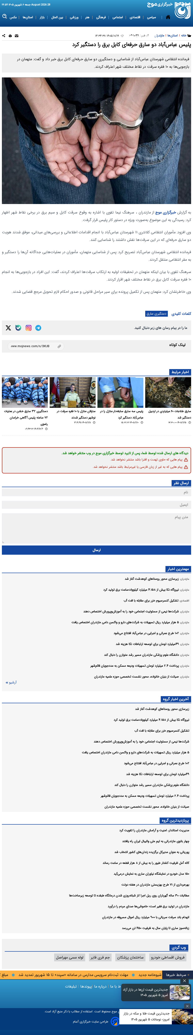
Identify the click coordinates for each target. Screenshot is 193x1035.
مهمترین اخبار (178, 569)
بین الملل (57, 17)
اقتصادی (135, 17)
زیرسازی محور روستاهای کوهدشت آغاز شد (162, 709)
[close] (184, 981)
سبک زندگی (127, 35)
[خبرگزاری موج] (182, 10)
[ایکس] (8, 328)
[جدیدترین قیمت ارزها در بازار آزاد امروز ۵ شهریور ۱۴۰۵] (180, 992)
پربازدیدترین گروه (175, 820)
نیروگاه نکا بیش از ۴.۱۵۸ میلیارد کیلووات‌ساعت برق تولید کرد (151, 719)
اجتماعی (118, 17)
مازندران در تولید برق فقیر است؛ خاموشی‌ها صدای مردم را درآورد (148, 906)
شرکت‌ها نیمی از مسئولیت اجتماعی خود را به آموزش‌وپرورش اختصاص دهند (141, 741)
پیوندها (85, 986)
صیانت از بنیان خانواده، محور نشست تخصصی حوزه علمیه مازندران (147, 806)
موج (114, 1011)
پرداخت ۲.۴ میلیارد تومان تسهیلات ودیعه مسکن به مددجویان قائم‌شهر (145, 795)
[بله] (18, 327)
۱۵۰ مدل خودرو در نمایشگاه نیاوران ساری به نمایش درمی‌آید (151, 873)
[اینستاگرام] (29, 328)
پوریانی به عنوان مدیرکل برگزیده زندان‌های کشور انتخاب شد (151, 852)
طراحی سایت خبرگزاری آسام (90, 1021)
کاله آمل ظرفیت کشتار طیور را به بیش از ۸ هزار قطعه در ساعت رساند (146, 862)
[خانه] (168, 26)
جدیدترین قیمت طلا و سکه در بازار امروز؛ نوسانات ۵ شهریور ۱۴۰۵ (146, 1016)
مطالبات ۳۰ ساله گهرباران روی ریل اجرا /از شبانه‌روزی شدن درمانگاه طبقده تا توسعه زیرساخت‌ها (129, 895)
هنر (87, 17)
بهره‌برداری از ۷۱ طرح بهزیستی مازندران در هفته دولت (155, 884)
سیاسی (152, 17)
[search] (5, 16)
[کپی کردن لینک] (36, 346)
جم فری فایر (100, 957)
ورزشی (74, 17)
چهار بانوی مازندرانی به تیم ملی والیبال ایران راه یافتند (155, 841)
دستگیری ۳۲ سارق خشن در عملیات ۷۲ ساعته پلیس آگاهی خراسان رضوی (26, 417)
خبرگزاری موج (165, 212)
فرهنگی (101, 17)
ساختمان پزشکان (130, 957)
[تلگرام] (38, 328)
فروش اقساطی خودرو (168, 957)
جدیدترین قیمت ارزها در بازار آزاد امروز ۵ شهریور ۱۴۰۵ (145, 992)
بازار (42, 17)
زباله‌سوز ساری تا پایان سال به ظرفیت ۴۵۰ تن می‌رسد (155, 928)
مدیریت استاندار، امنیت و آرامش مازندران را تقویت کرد (154, 830)
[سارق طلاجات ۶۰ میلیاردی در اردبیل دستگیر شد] (168, 392)
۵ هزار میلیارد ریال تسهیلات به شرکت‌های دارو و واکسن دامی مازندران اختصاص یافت (135, 752)
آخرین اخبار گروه (176, 699)
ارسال (96, 550)
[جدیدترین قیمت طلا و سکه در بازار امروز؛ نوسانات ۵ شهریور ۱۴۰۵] (182, 1016)
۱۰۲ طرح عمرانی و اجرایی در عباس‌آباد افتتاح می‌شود (156, 763)
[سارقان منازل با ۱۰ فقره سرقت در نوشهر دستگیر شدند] (73, 392)
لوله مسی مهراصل (69, 957)
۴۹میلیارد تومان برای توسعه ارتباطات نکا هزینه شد (157, 774)
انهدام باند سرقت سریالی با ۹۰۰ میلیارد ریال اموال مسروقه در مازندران (145, 917)
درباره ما (100, 986)
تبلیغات (71, 986)
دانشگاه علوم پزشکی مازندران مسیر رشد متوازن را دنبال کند (151, 785)
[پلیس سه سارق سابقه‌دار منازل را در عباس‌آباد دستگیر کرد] (120, 392)
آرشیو (12, 682)
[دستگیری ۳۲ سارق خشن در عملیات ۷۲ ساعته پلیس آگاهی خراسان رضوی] (25, 392)
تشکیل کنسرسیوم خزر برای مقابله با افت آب (161, 730)
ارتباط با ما (118, 986)
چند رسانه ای (149, 35)
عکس (13, 17)
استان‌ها (28, 17)
